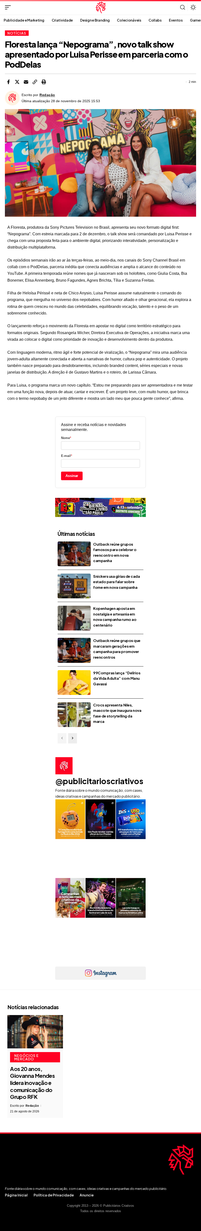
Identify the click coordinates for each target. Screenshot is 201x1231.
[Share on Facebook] (8, 82)
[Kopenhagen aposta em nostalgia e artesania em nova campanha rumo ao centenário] (74, 618)
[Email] (26, 82)
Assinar (71, 476)
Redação (47, 95)
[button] (9, 7)
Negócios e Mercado (26, 1057)
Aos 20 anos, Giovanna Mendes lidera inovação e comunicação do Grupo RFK (32, 1082)
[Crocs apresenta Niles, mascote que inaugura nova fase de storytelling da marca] (74, 714)
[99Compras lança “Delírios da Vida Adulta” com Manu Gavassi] (74, 682)
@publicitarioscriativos (99, 781)
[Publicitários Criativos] (100, 7)
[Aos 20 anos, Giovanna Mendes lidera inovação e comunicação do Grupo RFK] (35, 1031)
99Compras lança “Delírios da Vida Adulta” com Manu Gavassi (116, 678)
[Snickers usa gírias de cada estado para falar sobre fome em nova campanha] (74, 586)
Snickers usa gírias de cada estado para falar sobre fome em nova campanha (116, 582)
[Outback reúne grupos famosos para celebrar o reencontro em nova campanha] (74, 553)
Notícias (16, 33)
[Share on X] (17, 82)
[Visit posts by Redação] (12, 98)
